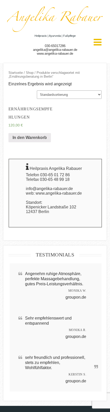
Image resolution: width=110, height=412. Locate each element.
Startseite (15, 73)
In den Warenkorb (30, 137)
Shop (30, 73)
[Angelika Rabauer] (55, 32)
